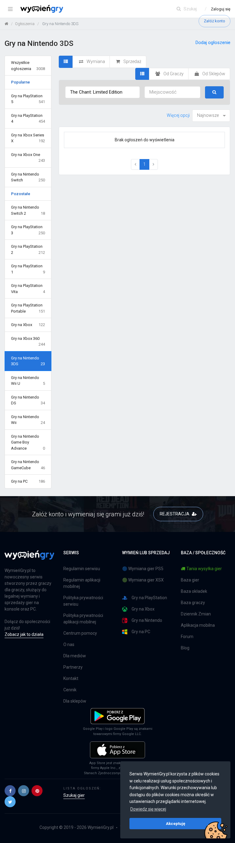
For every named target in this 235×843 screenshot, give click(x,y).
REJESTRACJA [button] (175, 513)
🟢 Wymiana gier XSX (143, 579)
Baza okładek (194, 591)
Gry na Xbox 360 (28, 341)
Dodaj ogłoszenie (213, 42)
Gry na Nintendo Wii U (28, 380)
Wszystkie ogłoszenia (28, 65)
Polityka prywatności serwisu (83, 601)
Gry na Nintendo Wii (28, 419)
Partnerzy (73, 667)
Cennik (69, 689)
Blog (185, 647)
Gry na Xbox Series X (28, 138)
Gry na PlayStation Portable (28, 308)
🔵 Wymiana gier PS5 (142, 568)
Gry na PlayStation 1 (28, 269)
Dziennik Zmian (196, 613)
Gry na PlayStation (149, 597)
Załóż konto (214, 21)
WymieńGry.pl (101, 827)
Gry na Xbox (28, 324)
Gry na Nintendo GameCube (28, 464)
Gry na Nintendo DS (28, 400)
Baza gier (190, 579)
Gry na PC (28, 481)
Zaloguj (220, 9)
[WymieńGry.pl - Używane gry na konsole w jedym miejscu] (29, 558)
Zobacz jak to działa (24, 634)
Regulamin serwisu (81, 568)
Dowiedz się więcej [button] (148, 809)
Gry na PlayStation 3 (28, 230)
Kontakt (70, 678)
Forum (187, 636)
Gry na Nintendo (147, 620)
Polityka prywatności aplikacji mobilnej (83, 618)
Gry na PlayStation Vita (28, 288)
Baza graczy (193, 602)
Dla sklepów (74, 701)
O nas (68, 644)
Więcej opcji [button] (178, 115)
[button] (10, 790)
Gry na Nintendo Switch (28, 177)
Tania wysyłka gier (204, 568)
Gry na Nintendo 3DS (28, 361)
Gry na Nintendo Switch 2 (28, 210)
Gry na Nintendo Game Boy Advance (28, 442)
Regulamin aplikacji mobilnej (81, 583)
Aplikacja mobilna (198, 625)
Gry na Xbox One (28, 157)
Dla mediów (74, 655)
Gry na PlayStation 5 (28, 99)
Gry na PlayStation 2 (28, 249)
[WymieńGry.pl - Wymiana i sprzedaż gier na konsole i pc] (42, 7)
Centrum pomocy (80, 633)
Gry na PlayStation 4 (28, 118)
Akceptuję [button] (175, 823)
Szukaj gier (74, 795)
